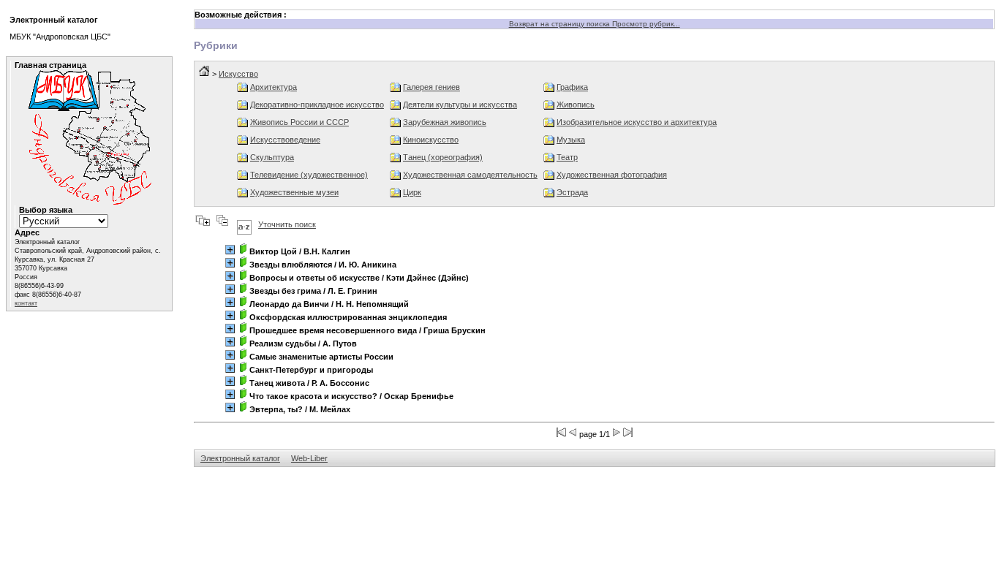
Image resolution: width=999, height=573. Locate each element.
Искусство (238, 73)
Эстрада (572, 192)
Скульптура (272, 157)
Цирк (412, 192)
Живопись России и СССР (299, 122)
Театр (567, 157)
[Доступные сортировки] (244, 224)
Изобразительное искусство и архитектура (637, 122)
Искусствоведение (285, 139)
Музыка (571, 139)
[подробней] (230, 249)
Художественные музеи (294, 192)
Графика (572, 87)
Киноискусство (431, 139)
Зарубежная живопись (444, 122)
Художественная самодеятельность (470, 174)
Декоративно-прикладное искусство (317, 104)
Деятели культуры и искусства (460, 104)
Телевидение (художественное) (309, 174)
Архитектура (273, 87)
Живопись (576, 104)
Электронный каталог (240, 458)
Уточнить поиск (287, 224)
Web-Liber (309, 458)
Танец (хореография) (443, 157)
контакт (26, 303)
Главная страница (50, 65)
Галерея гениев (431, 87)
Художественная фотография (612, 174)
